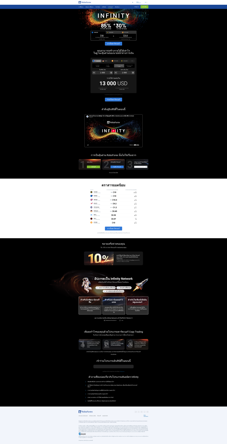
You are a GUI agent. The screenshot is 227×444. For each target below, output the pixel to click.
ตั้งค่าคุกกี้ (99, 415)
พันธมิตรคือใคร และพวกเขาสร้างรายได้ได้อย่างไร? (101, 381)
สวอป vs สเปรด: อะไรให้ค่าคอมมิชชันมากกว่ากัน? (101, 397)
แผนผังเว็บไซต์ (105, 415)
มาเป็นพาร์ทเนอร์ (113, 44)
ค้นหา (114, 2)
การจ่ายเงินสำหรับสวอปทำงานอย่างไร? (98, 394)
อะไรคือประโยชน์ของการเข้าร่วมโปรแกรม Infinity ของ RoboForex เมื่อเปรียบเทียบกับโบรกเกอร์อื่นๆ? (112, 386)
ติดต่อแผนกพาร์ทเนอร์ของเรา (111, 320)
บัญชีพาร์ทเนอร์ (117, 167)
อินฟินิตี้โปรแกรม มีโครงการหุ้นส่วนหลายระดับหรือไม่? (102, 401)
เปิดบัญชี (93, 167)
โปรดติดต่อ (132, 260)
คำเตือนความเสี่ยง (92, 415)
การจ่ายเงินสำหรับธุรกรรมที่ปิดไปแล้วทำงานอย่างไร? (101, 390)
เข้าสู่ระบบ (122, 371)
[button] (85, 2)
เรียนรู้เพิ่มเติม (113, 354)
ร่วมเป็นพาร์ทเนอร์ (113, 99)
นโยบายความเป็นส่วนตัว (83, 415)
